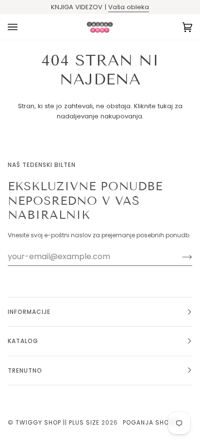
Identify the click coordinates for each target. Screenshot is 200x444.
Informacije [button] (29, 312)
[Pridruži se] (179, 256)
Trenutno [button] (25, 370)
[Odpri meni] (22, 27)
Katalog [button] (23, 341)
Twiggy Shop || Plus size (58, 422)
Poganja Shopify (152, 422)
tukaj (165, 106)
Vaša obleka (128, 7)
